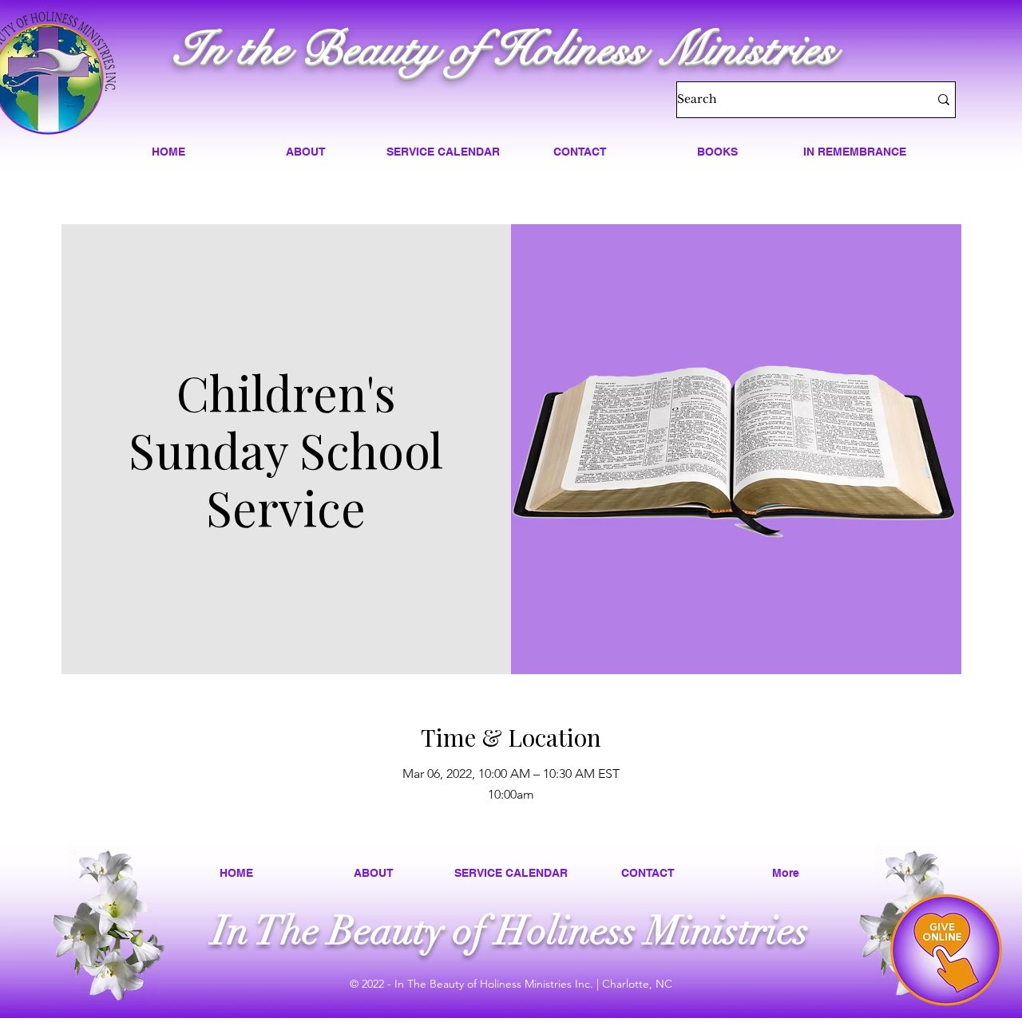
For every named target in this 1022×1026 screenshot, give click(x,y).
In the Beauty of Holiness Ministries (505, 49)
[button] (305, 152)
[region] (946, 950)
